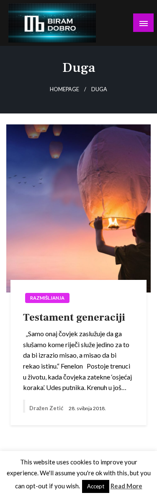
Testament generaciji (74, 317)
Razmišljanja (47, 297)
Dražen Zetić (46, 408)
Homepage (64, 89)
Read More (126, 486)
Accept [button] (95, 486)
